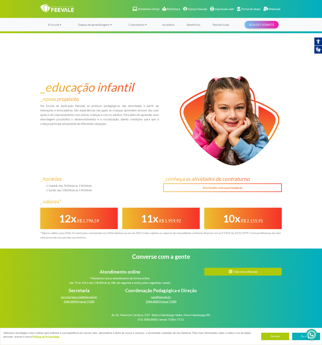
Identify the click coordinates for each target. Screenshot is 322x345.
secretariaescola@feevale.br (79, 297)
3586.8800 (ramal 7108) (79, 301)
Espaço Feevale (197, 9)
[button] (311, 334)
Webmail (274, 9)
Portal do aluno (251, 9)
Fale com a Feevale (244, 271)
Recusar (275, 336)
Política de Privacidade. (46, 336)
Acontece (168, 24)
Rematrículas (221, 24)
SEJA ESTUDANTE (261, 24)
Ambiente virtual (148, 9)
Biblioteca (173, 9)
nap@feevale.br (161, 297)
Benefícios (193, 24)
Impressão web (224, 9)
